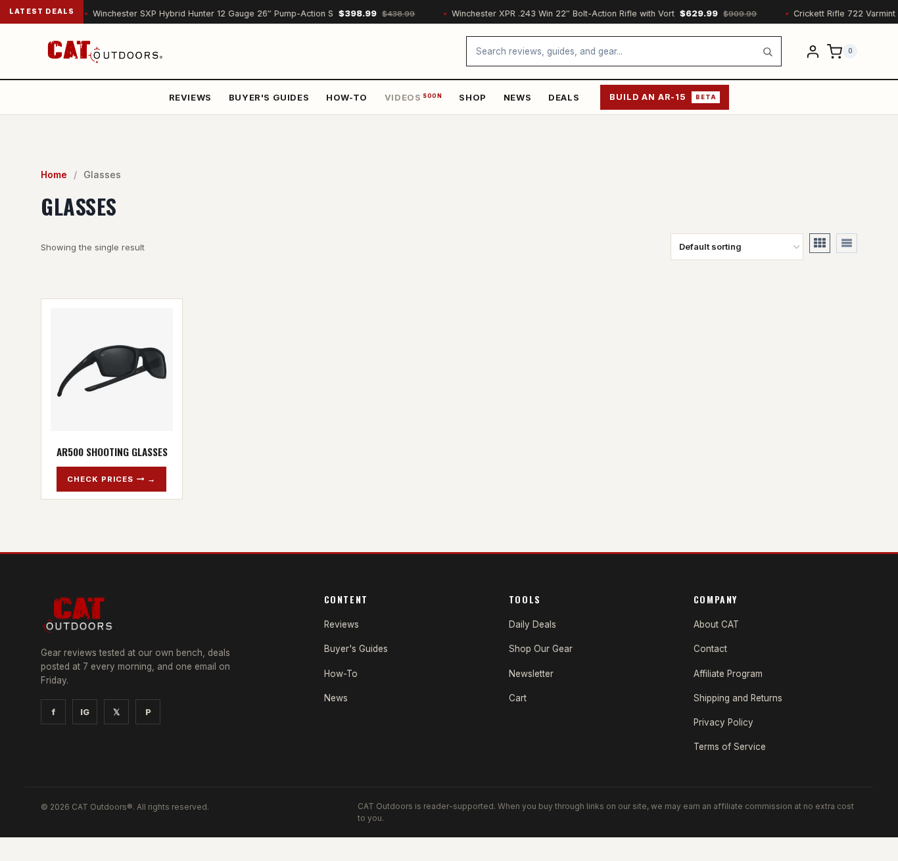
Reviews (190, 97)
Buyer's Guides (269, 97)
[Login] (812, 51)
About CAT (716, 624)
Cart (518, 698)
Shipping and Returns (738, 698)
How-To (346, 97)
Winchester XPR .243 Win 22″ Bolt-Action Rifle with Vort (591, 13)
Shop (472, 97)
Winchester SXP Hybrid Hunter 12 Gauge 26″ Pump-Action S (241, 13)
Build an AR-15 (662, 97)
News (517, 97)
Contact (710, 648)
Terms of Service (730, 746)
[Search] (767, 51)
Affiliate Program (728, 673)
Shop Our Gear (541, 648)
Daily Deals (532, 624)
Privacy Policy (723, 722)
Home (54, 174)
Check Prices (100, 479)
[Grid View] (819, 243)
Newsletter (531, 673)
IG (84, 712)
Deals (563, 97)
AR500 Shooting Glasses (112, 451)
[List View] (846, 243)
